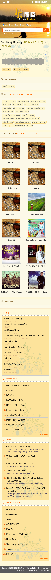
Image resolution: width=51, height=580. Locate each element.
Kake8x (9, 529)
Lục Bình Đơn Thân (15, 410)
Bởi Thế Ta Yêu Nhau (31, 105)
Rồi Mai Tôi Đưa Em (39, 122)
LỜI (17, 25)
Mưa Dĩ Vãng (7, 108)
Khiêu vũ (36, 162)
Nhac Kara (11, 539)
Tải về (7, 69)
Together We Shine (14, 415)
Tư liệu (9, 440)
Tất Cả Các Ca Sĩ (8, 86)
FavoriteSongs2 (36, 214)
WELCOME (40, 2)
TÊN (12, 25)
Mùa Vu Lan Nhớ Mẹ (15, 430)
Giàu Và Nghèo (8, 122)
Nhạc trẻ (36, 188)
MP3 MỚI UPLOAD (13, 379)
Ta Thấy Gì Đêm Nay (18, 125)
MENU (8, 2)
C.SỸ (23, 25)
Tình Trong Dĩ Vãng (11, 42)
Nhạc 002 (11, 240)
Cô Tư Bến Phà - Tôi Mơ (36, 266)
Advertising (20, 570)
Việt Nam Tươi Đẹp (9, 101)
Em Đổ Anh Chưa (28, 115)
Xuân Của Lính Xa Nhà (22, 122)
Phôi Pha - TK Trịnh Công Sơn (36, 292)
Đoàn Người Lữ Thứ (15, 420)
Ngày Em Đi (7, 105)
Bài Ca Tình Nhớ (19, 108)
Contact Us (45, 570)
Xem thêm (43, 434)
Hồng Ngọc (25, 338)
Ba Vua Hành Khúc (14, 400)
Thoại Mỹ (5, 46)
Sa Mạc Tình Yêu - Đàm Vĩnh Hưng (11, 292)
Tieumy (9, 549)
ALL (6, 25)
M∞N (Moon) (11, 514)
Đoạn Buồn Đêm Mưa (38, 101)
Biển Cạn (6, 125)
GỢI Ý (8, 313)
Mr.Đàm (11, 162)
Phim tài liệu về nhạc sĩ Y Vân (20, 463)
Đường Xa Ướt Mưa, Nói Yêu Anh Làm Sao (36, 240)
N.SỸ (30, 25)
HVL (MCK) (11, 510)
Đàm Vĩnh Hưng (34, 42)
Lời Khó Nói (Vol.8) (11, 266)
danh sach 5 (11, 214)
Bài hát (9, 554)
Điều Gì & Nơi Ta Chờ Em (17, 385)
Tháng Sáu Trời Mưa (15, 471)
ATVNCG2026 (12, 524)
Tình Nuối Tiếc (17, 105)
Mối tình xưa (11, 188)
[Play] (4, 54)
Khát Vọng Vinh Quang (16, 425)
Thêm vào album (22, 69)
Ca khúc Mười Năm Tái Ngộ (19, 447)
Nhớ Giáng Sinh (8, 111)
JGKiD (9, 519)
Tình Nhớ (29, 125)
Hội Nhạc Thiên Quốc (15, 405)
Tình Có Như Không (22, 111)
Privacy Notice (33, 570)
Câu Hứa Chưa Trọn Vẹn (17, 544)
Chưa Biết (11, 50)
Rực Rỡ (9, 390)
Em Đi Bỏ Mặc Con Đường (12, 115)
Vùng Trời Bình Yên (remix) (35, 108)
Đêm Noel (10, 395)
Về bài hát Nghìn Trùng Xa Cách (20, 456)
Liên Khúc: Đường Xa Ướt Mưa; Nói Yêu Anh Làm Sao (21, 119)
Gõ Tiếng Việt (10, 34)
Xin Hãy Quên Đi (23, 101)
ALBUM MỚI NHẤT (13, 503)
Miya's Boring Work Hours (17, 534)
